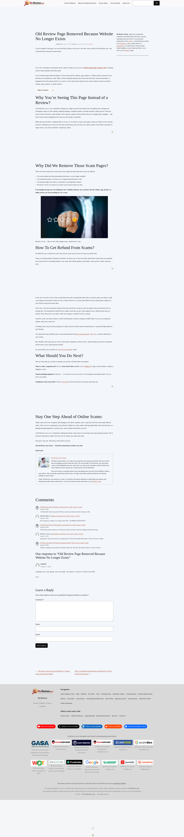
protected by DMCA (119, 783)
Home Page (65, 382)
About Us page (96, 481)
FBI (91, 334)
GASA (130, 41)
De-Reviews (42, 698)
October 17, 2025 (45, 566)
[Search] (157, 3)
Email (37, 634)
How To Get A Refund (65, 349)
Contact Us (87, 366)
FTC (94, 334)
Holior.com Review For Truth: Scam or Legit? (68, 507)
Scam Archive (89, 44)
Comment (39, 600)
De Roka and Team (46, 507)
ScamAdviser (122, 43)
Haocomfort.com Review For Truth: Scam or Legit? (70, 525)
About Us (127, 50)
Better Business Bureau (82, 334)
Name (37, 624)
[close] (93, 828)
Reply (37, 577)
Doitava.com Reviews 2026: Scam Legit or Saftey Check (71, 543)
